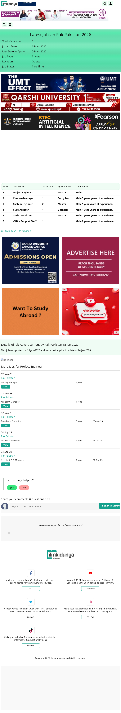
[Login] (110, 3)
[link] (27, 4)
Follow (30, 617)
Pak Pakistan (8, 378)
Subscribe (90, 588)
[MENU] (117, 3)
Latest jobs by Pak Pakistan (16, 230)
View (5, 386)
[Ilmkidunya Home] (9, 4)
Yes (12, 487)
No (24, 487)
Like (30, 588)
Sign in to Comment (111, 505)
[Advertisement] (60, 154)
